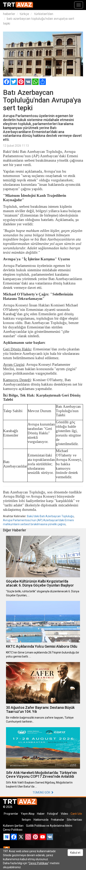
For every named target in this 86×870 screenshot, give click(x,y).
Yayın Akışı (27, 813)
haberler (9, 14)
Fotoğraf (52, 813)
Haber (41, 813)
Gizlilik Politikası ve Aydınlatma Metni (49, 825)
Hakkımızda (41, 819)
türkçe (24, 14)
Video (64, 813)
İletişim (26, 819)
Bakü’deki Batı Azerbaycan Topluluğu (50, 516)
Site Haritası (74, 819)
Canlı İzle (76, 813)
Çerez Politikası (12, 829)
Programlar (11, 813)
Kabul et (75, 852)
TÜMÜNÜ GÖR (42, 792)
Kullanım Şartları (13, 825)
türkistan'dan (43, 14)
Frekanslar (57, 819)
